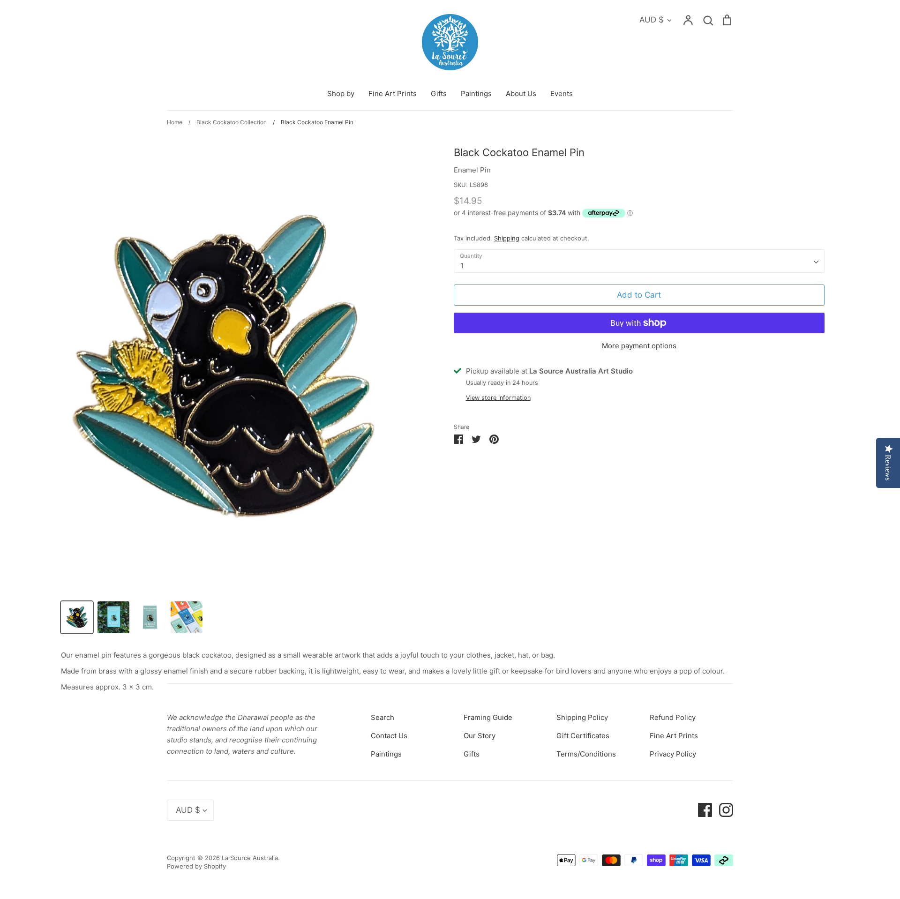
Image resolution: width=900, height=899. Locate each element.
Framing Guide (488, 717)
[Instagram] (722, 809)
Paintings (476, 93)
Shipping (506, 238)
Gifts (439, 93)
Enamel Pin (472, 169)
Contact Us (389, 735)
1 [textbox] (462, 265)
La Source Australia (250, 858)
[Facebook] (701, 809)
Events (561, 93)
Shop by (340, 93)
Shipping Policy (582, 717)
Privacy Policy (673, 753)
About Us (521, 93)
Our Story (479, 735)
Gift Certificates (582, 735)
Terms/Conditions (586, 753)
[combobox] (639, 261)
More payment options (639, 345)
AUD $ (651, 19)
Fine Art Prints (392, 93)
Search (382, 717)
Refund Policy (673, 717)
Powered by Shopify (196, 866)
